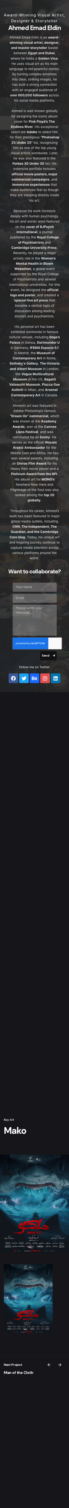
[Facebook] (13, 678)
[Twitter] (24, 678)
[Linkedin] (55, 678)
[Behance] (34, 678)
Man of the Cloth (18, 1372)
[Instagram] (45, 678)
